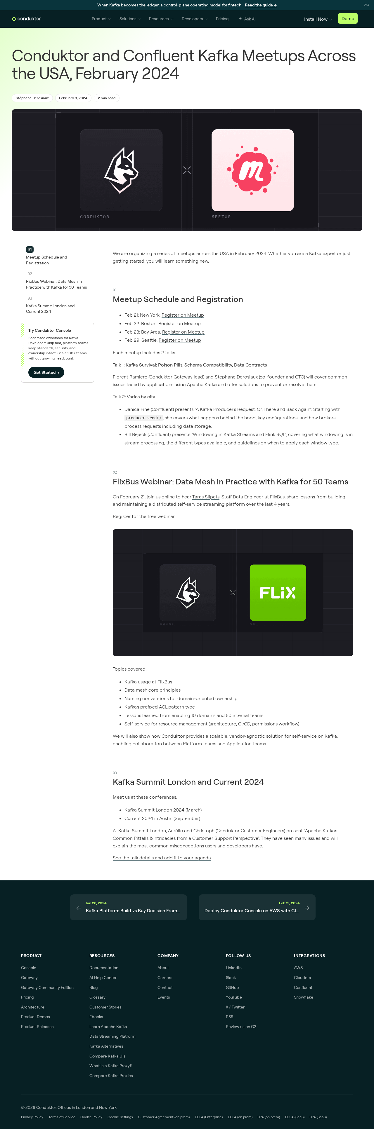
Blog (93, 987)
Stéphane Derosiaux (32, 98)
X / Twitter (235, 1007)
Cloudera (302, 977)
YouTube (234, 997)
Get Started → (46, 372)
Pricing (222, 18)
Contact (165, 987)
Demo (348, 18)
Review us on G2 (241, 1026)
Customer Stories (105, 1007)
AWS (298, 967)
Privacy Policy (32, 1117)
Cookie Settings (120, 1117)
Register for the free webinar (144, 516)
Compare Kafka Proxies (111, 1075)
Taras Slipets (205, 497)
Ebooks (96, 1016)
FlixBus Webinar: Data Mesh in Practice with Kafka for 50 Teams (230, 481)
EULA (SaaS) (294, 1117)
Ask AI (250, 19)
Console (28, 967)
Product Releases (37, 1026)
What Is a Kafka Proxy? (110, 1065)
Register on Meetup (183, 315)
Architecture (32, 1007)
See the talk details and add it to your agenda (162, 858)
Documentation (103, 967)
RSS (229, 1016)
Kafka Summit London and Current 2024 (188, 781)
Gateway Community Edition (47, 987)
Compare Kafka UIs (107, 1056)
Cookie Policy (91, 1117)
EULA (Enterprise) (209, 1117)
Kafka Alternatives (106, 1046)
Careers (164, 977)
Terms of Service (62, 1117)
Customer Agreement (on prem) (164, 1117)
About (163, 967)
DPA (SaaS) (318, 1117)
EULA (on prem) (240, 1117)
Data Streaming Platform (112, 1036)
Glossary (97, 997)
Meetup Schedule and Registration (178, 299)
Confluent (303, 987)
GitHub (232, 987)
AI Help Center (103, 977)
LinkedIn (234, 967)
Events (163, 997)
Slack (231, 977)
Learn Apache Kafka (108, 1026)
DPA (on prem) (268, 1117)
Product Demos (35, 1016)
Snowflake (303, 997)
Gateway (29, 977)
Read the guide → (261, 5)
